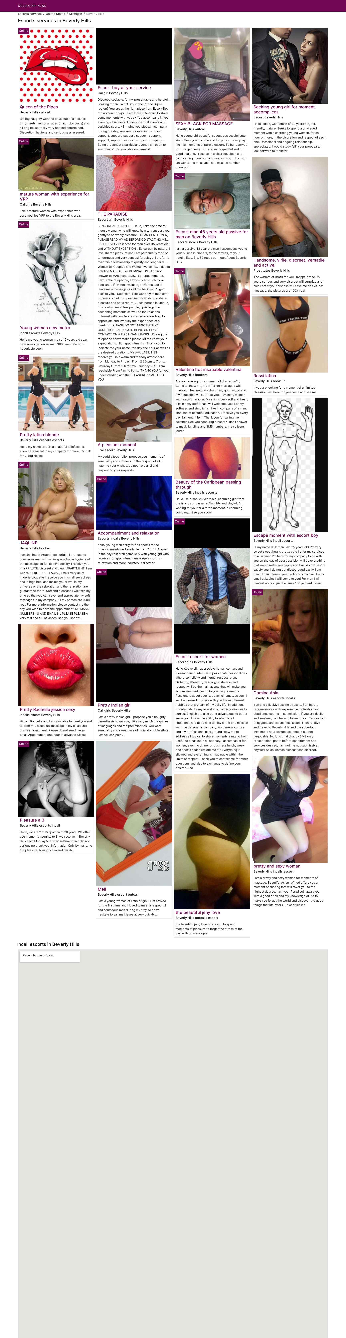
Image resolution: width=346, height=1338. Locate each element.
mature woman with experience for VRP (54, 196)
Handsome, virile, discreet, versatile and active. (289, 263)
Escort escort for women (201, 656)
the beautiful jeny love (198, 912)
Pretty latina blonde (39, 434)
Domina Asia (265, 692)
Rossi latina (264, 375)
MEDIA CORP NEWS (32, 6)
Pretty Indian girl (114, 705)
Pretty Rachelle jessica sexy (47, 709)
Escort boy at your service (124, 87)
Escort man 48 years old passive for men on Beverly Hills (212, 234)
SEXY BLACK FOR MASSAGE (204, 123)
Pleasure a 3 (32, 820)
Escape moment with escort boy (285, 535)
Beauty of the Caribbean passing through (208, 485)
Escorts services (30, 14)
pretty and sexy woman (276, 866)
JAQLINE (28, 542)
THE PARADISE (113, 214)
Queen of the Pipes (39, 106)
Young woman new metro (45, 327)
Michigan (75, 14)
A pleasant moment (117, 444)
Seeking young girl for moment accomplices (284, 109)
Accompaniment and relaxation (129, 533)
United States (55, 14)
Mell (102, 889)
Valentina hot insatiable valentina (208, 369)
